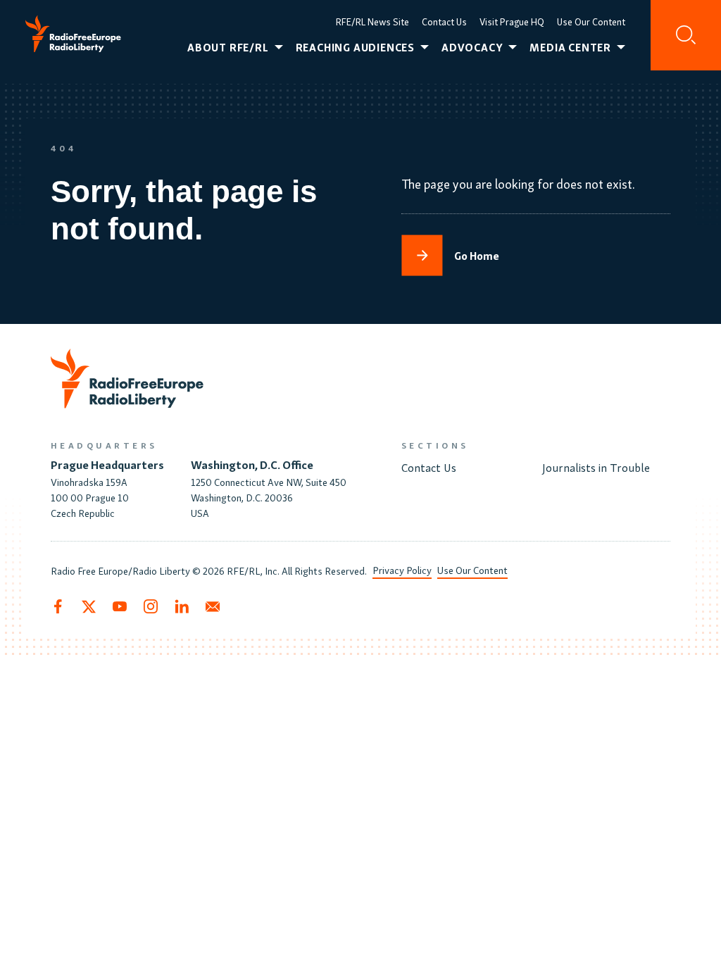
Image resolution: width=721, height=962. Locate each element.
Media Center (570, 47)
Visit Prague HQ (511, 21)
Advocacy (472, 47)
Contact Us (444, 21)
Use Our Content (591, 21)
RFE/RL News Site (372, 21)
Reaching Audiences (355, 47)
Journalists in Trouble (596, 466)
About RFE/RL (228, 47)
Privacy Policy (402, 570)
